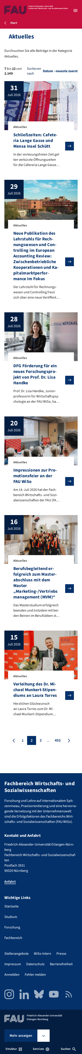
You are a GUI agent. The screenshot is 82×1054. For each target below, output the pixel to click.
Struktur (11, 1049)
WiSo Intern (42, 953)
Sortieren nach (34, 71)
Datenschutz (35, 964)
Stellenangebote (16, 953)
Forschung (12, 927)
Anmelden (11, 974)
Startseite (11, 906)
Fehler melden (35, 974)
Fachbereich (13, 937)
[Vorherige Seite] (13, 740)
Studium (10, 916)
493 (58, 740)
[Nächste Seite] (68, 740)
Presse (61, 953)
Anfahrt (10, 881)
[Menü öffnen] (75, 10)
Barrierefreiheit (61, 964)
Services (38, 1049)
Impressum (12, 964)
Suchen (66, 1049)
